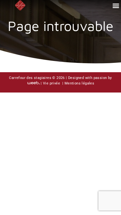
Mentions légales (79, 83)
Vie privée (52, 83)
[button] (115, 5)
